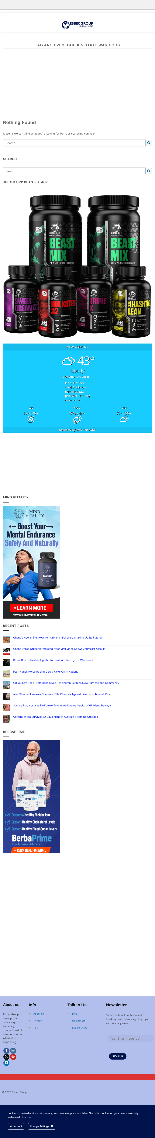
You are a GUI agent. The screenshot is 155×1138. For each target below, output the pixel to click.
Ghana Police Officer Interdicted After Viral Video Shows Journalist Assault (59, 648)
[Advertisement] (77, 463)
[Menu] (5, 25)
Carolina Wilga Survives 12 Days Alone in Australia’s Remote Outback (55, 716)
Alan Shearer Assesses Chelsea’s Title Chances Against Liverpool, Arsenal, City (61, 694)
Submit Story (79, 1027)
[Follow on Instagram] (13, 1051)
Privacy (37, 1020)
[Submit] (149, 143)
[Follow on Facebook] (6, 1051)
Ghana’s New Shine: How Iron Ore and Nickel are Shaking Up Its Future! (57, 637)
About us (38, 1013)
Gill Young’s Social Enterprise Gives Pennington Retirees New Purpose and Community (66, 682)
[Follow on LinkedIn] (6, 1063)
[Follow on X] (6, 1057)
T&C (35, 1027)
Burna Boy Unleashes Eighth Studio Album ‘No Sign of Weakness (53, 660)
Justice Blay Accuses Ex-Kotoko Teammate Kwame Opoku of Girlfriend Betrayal (62, 705)
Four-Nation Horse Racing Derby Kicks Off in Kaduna (45, 671)
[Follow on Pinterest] (13, 1057)
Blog (74, 1013)
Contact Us (78, 1020)
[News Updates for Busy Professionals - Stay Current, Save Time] (78, 25)
